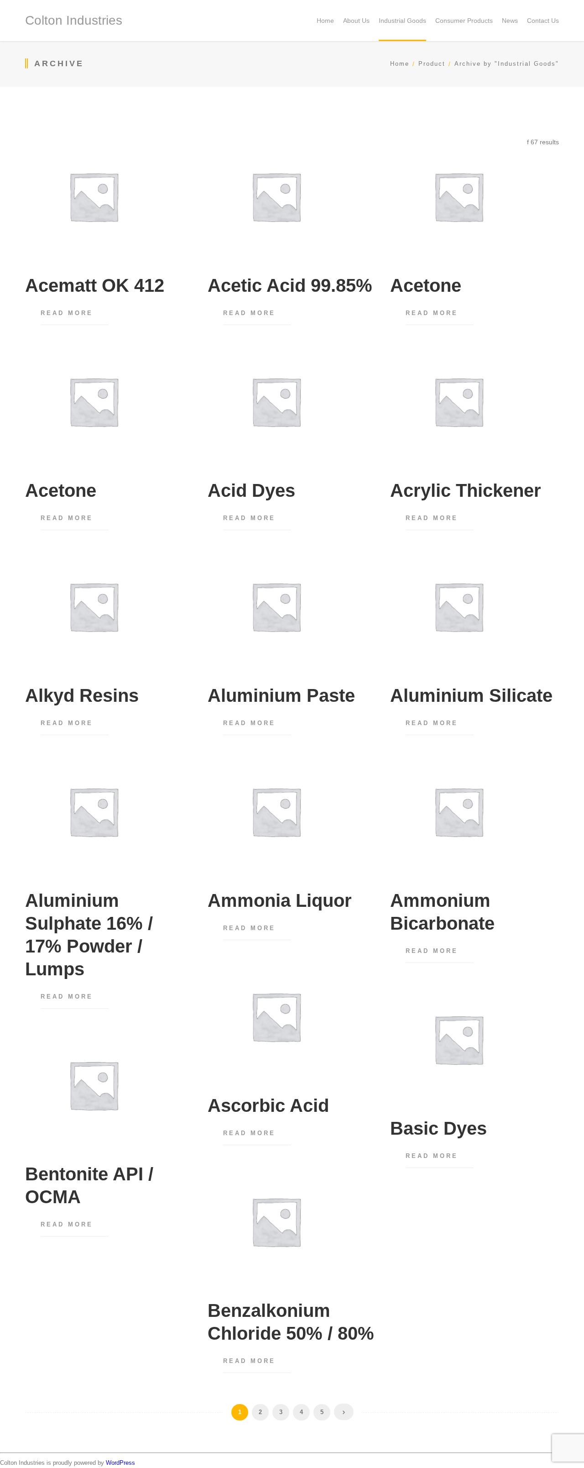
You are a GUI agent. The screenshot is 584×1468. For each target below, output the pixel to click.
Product (431, 63)
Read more (67, 313)
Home (399, 63)
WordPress (120, 1462)
